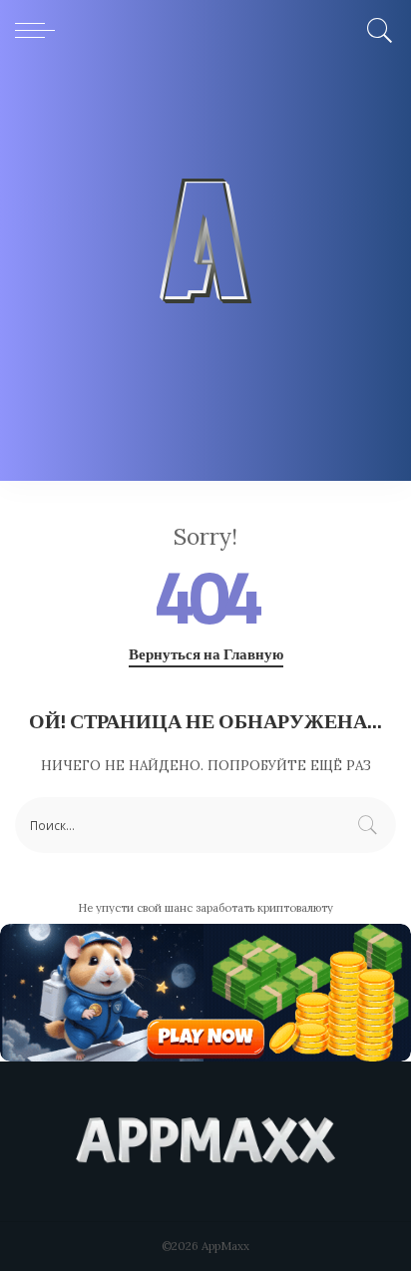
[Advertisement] (205, 275)
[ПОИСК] (376, 30)
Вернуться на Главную (206, 654)
